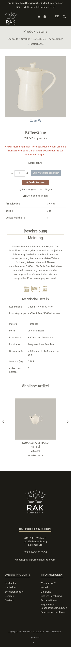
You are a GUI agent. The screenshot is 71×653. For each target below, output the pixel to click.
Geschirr (25, 39)
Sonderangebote (14, 591)
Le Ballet (32, 455)
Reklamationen (49, 600)
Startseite (13, 39)
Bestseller (10, 583)
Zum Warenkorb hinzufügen (37, 419)
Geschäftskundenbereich (41, 7)
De (57, 16)
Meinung (35, 238)
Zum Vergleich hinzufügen (36, 189)
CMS (35, 642)
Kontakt (45, 587)
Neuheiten (10, 587)
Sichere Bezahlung (51, 596)
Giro (49, 210)
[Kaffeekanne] (35, 58)
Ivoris (43, 306)
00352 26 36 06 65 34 (35, 552)
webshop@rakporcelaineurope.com (35, 559)
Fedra (40, 455)
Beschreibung (35, 231)
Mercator (56, 631)
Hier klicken (49, 146)
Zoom (34, 120)
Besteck (9, 600)
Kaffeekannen (56, 39)
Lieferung (46, 591)
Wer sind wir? (48, 583)
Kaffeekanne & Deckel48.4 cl (35, 444)
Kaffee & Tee (39, 39)
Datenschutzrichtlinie (53, 612)
